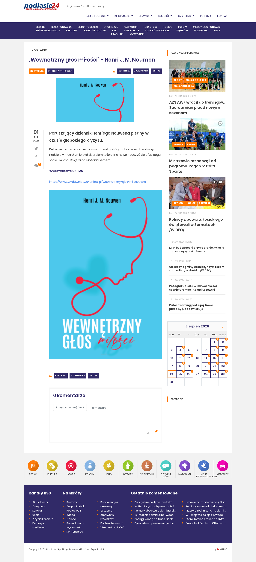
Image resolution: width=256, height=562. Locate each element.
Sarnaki (204, 203)
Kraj (217, 30)
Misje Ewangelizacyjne (203, 475)
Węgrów (182, 30)
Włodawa (201, 30)
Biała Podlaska (61, 27)
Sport (178, 80)
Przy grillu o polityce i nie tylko (153, 502)
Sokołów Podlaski (157, 30)
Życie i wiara (141, 70)
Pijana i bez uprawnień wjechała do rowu (155, 523)
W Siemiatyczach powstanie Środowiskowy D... (155, 506)
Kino (109, 474)
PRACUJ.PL (117, 34)
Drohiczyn (111, 27)
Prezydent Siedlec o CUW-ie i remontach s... (207, 523)
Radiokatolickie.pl (111, 523)
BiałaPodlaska (184, 86)
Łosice (167, 27)
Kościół (90, 474)
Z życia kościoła (42, 519)
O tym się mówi (166, 475)
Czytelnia (37, 71)
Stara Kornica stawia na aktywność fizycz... (207, 519)
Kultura (52, 474)
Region (178, 203)
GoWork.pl (137, 34)
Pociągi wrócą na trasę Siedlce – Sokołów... (155, 519)
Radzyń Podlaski (95, 30)
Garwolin (130, 27)
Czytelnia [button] (185, 16)
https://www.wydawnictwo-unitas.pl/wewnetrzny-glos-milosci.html (97, 182)
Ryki (114, 30)
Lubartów (150, 27)
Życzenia (106, 510)
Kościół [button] (164, 16)
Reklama (205, 16)
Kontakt (223, 16)
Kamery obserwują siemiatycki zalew (155, 510)
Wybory (128, 474)
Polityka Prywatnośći (93, 549)
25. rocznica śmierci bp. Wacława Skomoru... (155, 515)
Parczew (72, 30)
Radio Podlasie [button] (96, 16)
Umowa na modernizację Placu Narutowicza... (207, 502)
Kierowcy (222, 474)
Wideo (71, 515)
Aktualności (40, 502)
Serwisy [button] (144, 16)
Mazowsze (184, 474)
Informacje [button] (123, 16)
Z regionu (38, 506)
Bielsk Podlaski (88, 27)
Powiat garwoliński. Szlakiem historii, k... (207, 506)
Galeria (71, 519)
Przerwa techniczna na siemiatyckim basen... (207, 510)
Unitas (156, 70)
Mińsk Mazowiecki (48, 30)
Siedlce (40, 27)
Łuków (182, 27)
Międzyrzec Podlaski (206, 27)
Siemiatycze (131, 30)
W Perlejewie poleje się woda (204, 515)
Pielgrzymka (147, 474)
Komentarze (75, 531)
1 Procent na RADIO (112, 527)
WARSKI (223, 549)
